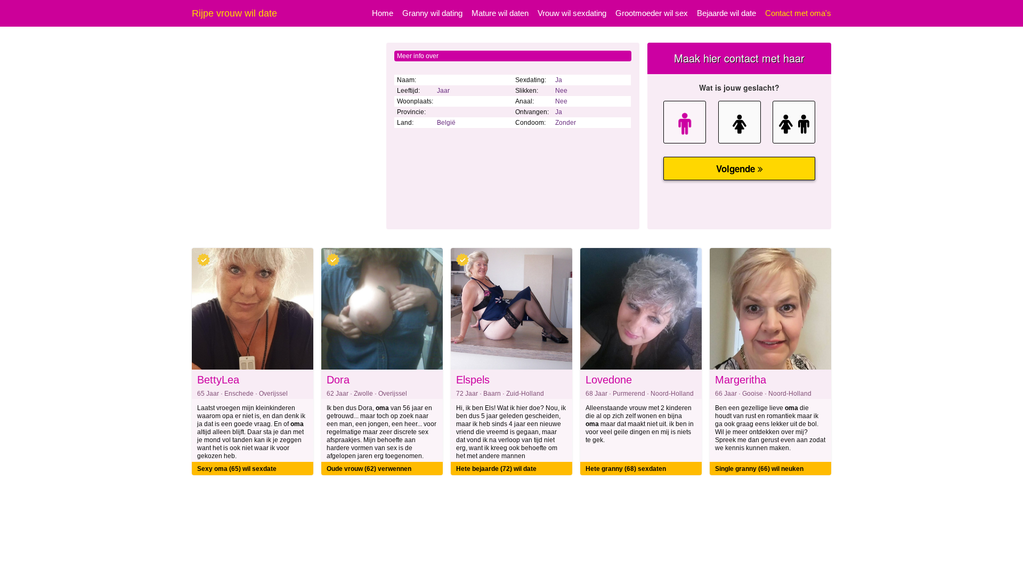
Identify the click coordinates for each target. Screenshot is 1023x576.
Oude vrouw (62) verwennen (369, 469)
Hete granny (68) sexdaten (626, 469)
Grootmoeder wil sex (651, 13)
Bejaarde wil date (726, 13)
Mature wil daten (500, 13)
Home (382, 13)
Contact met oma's (798, 13)
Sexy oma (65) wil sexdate (237, 469)
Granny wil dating (432, 13)
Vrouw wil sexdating (572, 13)
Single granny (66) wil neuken (759, 469)
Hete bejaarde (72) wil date (496, 469)
